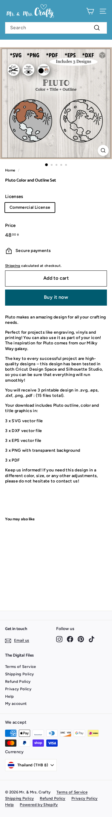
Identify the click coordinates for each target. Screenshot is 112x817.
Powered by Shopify (39, 804)
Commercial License (30, 207)
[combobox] (56, 28)
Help (9, 696)
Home (10, 170)
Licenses (14, 196)
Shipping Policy (19, 674)
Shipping (12, 266)
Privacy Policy (18, 689)
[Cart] (90, 11)
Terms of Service (20, 666)
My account (16, 703)
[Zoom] (103, 150)
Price (10, 225)
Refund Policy (18, 681)
